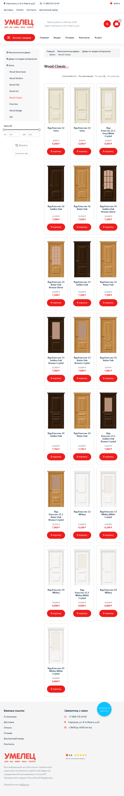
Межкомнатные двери (19, 52)
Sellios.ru (24, 784)
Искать (23, 145)
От (5, 134)
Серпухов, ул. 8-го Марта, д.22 (20, 3)
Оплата (19, 9)
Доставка (8, 9)
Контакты (31, 9)
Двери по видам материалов (22, 58)
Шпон (11, 65)
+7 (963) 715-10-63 (78, 716)
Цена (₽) (8, 125)
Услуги (98, 37)
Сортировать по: (69, 76)
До (24, 134)
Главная (44, 37)
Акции (57, 37)
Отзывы (69, 37)
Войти (117, 3)
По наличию (113, 76)
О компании (10, 716)
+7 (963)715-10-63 (51, 3)
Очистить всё (21, 153)
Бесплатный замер (48, 9)
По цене (99, 76)
